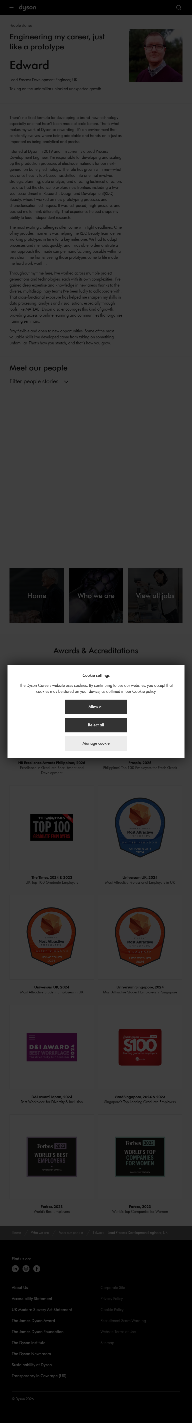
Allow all (96, 706)
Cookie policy (144, 691)
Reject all (96, 725)
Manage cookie (96, 743)
